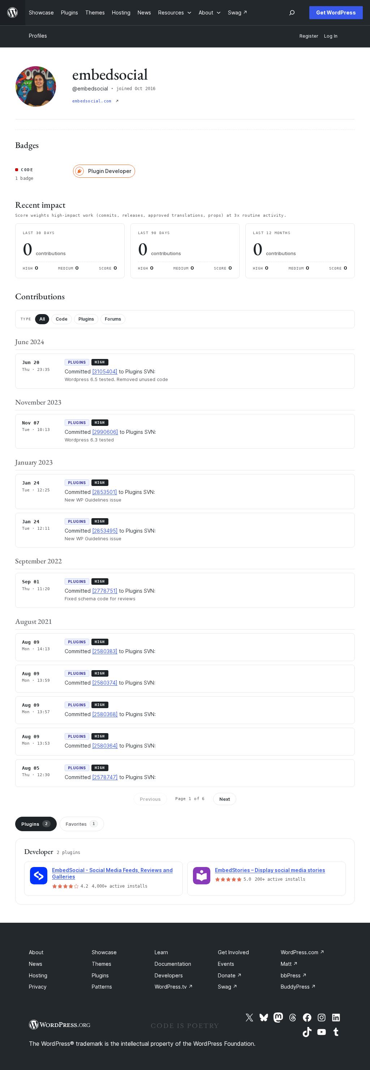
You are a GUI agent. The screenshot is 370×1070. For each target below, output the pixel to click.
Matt (289, 964)
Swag (227, 987)
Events (226, 964)
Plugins (86, 319)
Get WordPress (336, 12)
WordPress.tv (174, 987)
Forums (113, 319)
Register (309, 36)
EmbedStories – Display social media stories (270, 870)
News (35, 964)
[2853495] (105, 531)
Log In (330, 36)
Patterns (102, 987)
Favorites (80, 824)
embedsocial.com (93, 101)
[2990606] (105, 432)
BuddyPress (298, 987)
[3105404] (104, 371)
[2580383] (104, 651)
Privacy (38, 987)
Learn (161, 952)
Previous (150, 799)
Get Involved (233, 952)
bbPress (294, 975)
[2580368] (105, 714)
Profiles (38, 36)
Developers (169, 975)
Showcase (104, 952)
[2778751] (104, 591)
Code (62, 319)
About (36, 952)
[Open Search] (292, 12)
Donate (230, 975)
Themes (101, 964)
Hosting (38, 975)
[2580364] (105, 746)
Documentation (173, 964)
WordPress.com (302, 952)
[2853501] (104, 492)
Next (224, 799)
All (42, 319)
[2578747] (105, 777)
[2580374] (104, 683)
